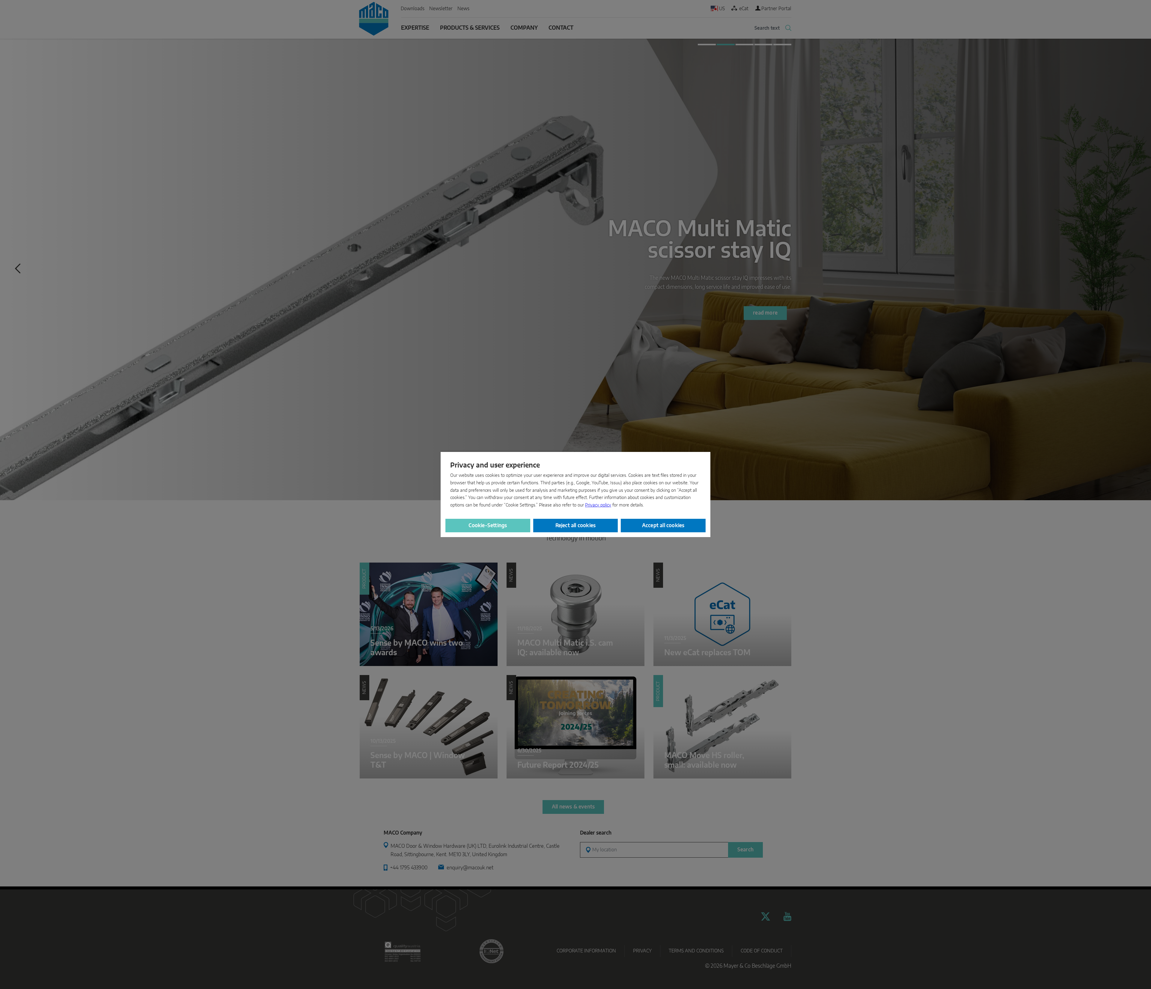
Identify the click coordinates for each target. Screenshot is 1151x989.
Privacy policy (598, 505)
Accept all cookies (663, 525)
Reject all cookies (575, 525)
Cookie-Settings (487, 525)
